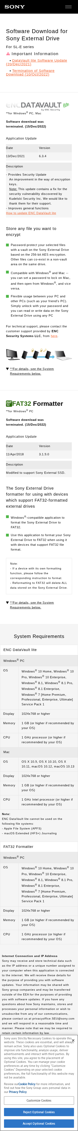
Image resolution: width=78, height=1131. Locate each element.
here (54, 336)
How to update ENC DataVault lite (31, 213)
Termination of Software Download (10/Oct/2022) (30, 72)
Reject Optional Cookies (39, 1112)
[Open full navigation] (68, 7)
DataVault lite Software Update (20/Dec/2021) (36, 62)
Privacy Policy (18, 1092)
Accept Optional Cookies (39, 1123)
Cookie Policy (27, 1084)
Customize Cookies (39, 1100)
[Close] (73, 1040)
